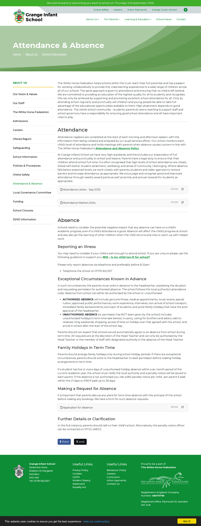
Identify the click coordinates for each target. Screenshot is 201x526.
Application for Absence (77, 407)
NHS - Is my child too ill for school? (126, 257)
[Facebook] (185, 10)
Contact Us (113, 483)
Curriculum (113, 477)
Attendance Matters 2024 (78, 202)
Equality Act (79, 487)
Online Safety (101, 9)
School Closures (23, 210)
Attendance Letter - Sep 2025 (81, 189)
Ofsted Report (22, 139)
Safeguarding (21, 147)
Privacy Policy (80, 470)
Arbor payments (116, 480)
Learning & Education (137, 19)
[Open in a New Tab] (182, 189)
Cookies (77, 473)
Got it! (186, 521)
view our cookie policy (96, 521)
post (82, 441)
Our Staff (18, 103)
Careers (118, 9)
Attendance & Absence (27, 183)
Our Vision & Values (25, 94)
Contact (181, 19)
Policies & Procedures (27, 165)
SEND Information (24, 219)
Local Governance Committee (32, 192)
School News (163, 19)
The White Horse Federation (31, 112)
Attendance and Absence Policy (117, 148)
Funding (18, 201)
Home (17, 54)
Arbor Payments (137, 9)
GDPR (76, 477)
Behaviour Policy (116, 470)
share (65, 441)
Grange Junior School (164, 9)
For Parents (111, 19)
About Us (91, 19)
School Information (54, 54)
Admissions (20, 121)
